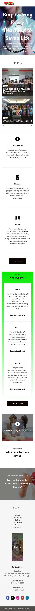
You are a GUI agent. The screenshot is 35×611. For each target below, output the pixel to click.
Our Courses (17, 517)
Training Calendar (17, 522)
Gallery (6, 86)
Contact (17, 525)
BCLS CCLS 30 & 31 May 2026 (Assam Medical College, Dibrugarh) (16, 91)
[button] (17, 424)
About (17, 515)
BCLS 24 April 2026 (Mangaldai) (17, 121)
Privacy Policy (17, 527)
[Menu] (30, 3)
